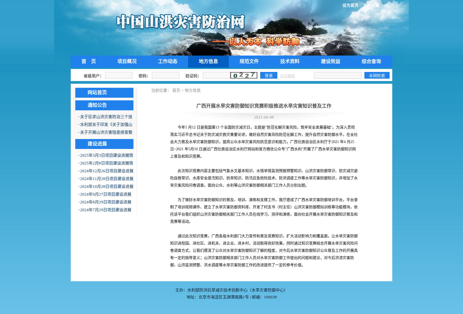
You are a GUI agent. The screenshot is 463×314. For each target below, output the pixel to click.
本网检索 (377, 75)
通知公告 (97, 105)
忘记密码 (287, 76)
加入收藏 (371, 5)
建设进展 (97, 144)
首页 (176, 90)
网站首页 (97, 92)
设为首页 (350, 5)
